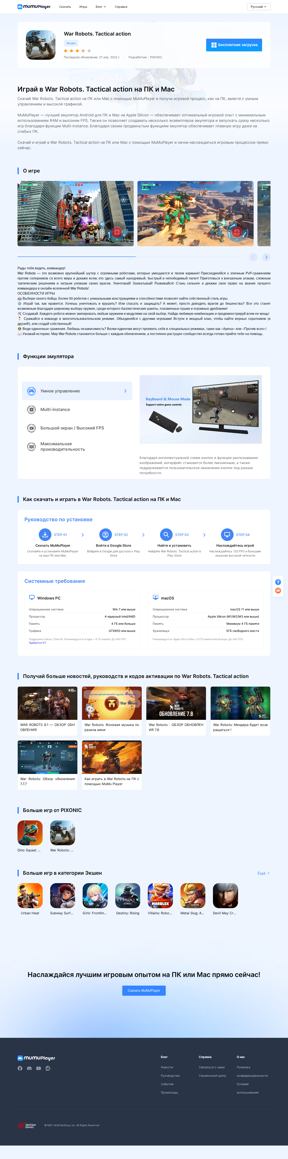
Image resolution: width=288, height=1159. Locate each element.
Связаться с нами (212, 1067)
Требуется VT (37, 642)
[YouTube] (38, 1068)
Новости (167, 1067)
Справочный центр (212, 1075)
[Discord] (29, 1068)
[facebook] (20, 1068)
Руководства (170, 1075)
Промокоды (169, 1092)
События (167, 1084)
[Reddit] (47, 1068)
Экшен (71, 43)
